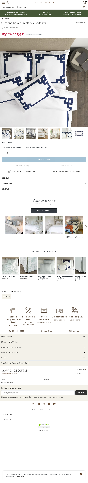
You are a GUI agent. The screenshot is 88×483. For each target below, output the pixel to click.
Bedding (6, 18)
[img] (44, 82)
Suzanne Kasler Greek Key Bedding (23, 23)
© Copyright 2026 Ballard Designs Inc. (44, 410)
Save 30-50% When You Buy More (16, 14)
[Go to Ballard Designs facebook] (39, 404)
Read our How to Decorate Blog (11, 373)
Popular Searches (7, 382)
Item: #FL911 (80, 23)
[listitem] (7, 133)
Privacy (46, 379)
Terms (3, 379)
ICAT (47, 431)
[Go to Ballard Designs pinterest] (54, 404)
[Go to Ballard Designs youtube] (49, 404)
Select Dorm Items (45, 14)
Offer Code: (42, 431)
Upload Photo (44, 211)
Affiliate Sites (7, 415)
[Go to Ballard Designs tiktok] (44, 404)
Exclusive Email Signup (11, 388)
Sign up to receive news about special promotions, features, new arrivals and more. (32, 397)
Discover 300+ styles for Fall (72, 14)
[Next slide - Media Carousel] (86, 227)
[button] (3, 2)
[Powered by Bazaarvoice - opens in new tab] (75, 237)
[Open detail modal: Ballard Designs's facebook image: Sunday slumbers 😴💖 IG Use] (34, 225)
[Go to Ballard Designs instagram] (33, 404)
